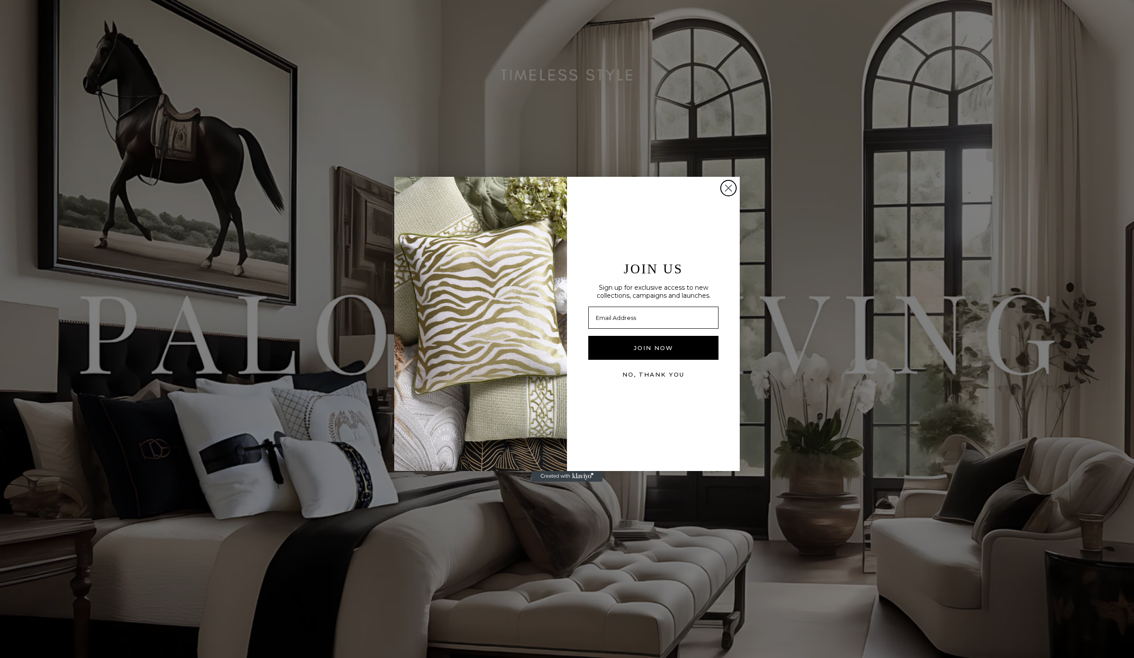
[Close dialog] (728, 188)
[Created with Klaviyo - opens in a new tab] (567, 476)
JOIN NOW (653, 347)
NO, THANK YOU (653, 374)
